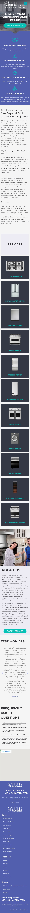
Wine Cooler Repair (8, 838)
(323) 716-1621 (6, 889)
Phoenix (5, 863)
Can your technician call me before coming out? (13, 731)
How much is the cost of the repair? (14, 735)
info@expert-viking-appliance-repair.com (14, 885)
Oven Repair (6, 831)
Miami (5, 867)
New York (6, 873)
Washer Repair (7, 851)
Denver (5, 860)
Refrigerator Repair (8, 821)
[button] (25, 3)
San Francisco (7, 877)
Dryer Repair (6, 841)
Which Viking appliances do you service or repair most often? (14, 743)
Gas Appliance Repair (9, 848)
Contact (5, 892)
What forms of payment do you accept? (15, 727)
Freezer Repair (7, 845)
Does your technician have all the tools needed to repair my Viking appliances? (14, 738)
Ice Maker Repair (8, 835)
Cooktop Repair (7, 818)
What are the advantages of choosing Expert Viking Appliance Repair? (14, 723)
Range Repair (7, 825)
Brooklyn (5, 870)
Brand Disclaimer (14, 910)
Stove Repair (6, 828)
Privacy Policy (15, 802)
